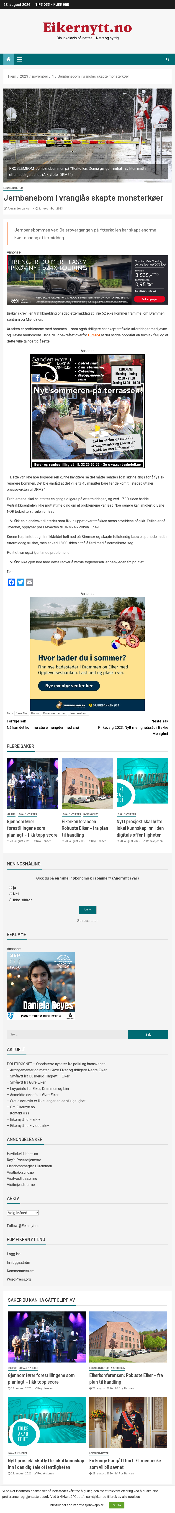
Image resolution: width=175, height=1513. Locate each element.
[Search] (167, 59)
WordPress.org (19, 1279)
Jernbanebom (78, 713)
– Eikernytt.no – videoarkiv (28, 1126)
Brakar (35, 713)
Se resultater (87, 921)
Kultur (11, 814)
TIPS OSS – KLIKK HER (52, 4)
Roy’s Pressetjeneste (24, 1160)
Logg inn (14, 1254)
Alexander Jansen (20, 208)
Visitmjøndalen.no (21, 1185)
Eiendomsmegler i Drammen (29, 1166)
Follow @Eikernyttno (23, 1226)
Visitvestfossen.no (22, 1178)
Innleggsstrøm (18, 1262)
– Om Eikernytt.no (21, 1107)
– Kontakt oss (18, 1113)
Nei (16, 894)
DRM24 (94, 335)
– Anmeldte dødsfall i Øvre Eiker (33, 1095)
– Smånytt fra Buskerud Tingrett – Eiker (38, 1076)
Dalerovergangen (54, 713)
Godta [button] (117, 1505)
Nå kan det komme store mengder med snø (43, 724)
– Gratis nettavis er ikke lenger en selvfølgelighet (46, 1101)
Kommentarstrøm (20, 1271)
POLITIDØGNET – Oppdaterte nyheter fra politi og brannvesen (56, 1064)
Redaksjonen (154, 841)
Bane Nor (22, 713)
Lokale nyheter (13, 188)
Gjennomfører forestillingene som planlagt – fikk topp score (32, 828)
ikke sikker (22, 900)
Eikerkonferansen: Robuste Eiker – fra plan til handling (85, 828)
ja (14, 888)
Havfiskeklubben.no (22, 1154)
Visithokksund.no (20, 1172)
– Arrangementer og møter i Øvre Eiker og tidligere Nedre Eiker (57, 1070)
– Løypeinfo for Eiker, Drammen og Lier (38, 1089)
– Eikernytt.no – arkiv (23, 1119)
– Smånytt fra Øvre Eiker (26, 1082)
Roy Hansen (43, 841)
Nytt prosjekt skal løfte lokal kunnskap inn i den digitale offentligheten (140, 828)
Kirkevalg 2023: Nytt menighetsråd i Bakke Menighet (133, 727)
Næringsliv (90, 814)
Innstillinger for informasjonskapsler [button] (76, 1505)
